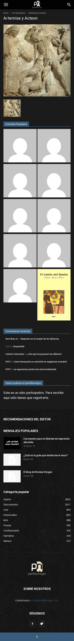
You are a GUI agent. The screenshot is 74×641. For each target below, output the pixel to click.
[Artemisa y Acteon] (37, 95)
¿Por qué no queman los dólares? (45, 354)
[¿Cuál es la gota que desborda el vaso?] (12, 460)
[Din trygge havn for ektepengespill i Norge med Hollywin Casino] (54, 251)
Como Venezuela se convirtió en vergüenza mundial (40, 361)
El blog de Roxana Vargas (37, 472)
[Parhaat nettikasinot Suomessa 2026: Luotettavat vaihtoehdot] (20, 216)
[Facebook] (32, 623)
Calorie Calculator (15, 354)
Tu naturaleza (18, 12)
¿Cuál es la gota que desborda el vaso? (45, 455)
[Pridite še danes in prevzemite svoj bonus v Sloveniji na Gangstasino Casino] (54, 216)
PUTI (8, 361)
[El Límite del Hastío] (54, 295)
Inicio (6, 12)
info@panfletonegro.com (45, 600)
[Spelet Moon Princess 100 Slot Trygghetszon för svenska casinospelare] (54, 146)
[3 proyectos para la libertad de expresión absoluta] (12, 443)
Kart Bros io (11, 338)
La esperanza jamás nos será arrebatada (35, 369)
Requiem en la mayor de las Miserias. (40, 338)
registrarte (40, 398)
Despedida (18, 346)
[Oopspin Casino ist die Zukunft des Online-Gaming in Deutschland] (20, 181)
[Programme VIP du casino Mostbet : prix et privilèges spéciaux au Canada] (20, 146)
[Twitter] (41, 623)
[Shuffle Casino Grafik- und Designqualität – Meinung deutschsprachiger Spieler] (20, 251)
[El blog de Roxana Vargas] (12, 476)
